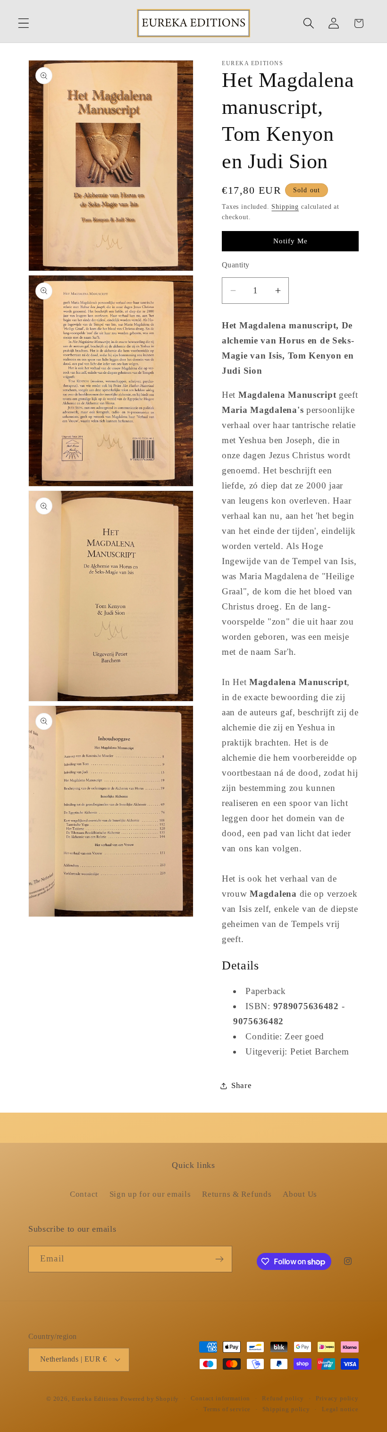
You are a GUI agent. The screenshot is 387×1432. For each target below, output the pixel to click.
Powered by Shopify (149, 1398)
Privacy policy (337, 1398)
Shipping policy (286, 1409)
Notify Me (290, 241)
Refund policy (283, 1398)
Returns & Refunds (236, 1194)
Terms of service (227, 1409)
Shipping (285, 206)
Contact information (220, 1398)
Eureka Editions (96, 1398)
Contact (84, 1194)
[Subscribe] (219, 1259)
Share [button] (241, 1085)
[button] (23, 23)
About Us (300, 1194)
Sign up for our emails (150, 1194)
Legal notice (340, 1409)
